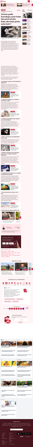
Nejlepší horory (15, 423)
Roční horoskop (15, 301)
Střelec (2, 162)
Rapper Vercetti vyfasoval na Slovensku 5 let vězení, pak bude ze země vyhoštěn (24, 391)
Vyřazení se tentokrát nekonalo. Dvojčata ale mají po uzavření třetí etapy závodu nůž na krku (29, 40)
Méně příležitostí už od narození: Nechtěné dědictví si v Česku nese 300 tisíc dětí (11, 5)
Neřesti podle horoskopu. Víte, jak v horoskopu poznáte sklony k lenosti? (14, 206)
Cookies (3, 440)
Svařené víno (29, 424)
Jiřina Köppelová (3, 12)
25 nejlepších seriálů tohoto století (6, 386)
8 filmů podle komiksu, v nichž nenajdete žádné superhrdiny (7, 391)
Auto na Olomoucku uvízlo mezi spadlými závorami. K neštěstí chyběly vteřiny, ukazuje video (8, 351)
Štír (17, 161)
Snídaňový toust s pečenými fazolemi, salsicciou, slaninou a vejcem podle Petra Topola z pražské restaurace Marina (24, 375)
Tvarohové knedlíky (28, 425)
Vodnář (5, 162)
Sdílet (19, 10)
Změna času (23, 423)
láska (17, 72)
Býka (2, 107)
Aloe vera (10, 425)
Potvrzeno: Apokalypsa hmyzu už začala (7, 366)
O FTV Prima (3, 433)
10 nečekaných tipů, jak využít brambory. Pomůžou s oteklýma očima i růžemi (8, 411)
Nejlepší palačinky (14, 426)
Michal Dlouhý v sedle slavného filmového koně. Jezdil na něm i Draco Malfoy (7, 273)
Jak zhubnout (5, 423)
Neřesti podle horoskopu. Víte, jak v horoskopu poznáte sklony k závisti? (14, 132)
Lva (17, 88)
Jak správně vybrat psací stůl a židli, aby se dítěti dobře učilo (8, 406)
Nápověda (10, 440)
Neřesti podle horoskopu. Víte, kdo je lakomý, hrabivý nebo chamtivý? (14, 114)
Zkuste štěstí (27, 308)
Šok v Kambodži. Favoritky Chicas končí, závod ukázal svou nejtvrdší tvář (29, 43)
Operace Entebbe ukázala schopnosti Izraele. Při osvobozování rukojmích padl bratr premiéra (8, 371)
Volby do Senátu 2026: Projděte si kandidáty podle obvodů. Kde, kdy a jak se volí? (8, 347)
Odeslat (11, 243)
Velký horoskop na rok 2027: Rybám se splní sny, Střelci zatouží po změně (27, 5)
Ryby (7, 162)
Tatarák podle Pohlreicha (5, 425)
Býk (9, 181)
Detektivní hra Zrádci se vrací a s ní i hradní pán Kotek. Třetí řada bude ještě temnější (23, 347)
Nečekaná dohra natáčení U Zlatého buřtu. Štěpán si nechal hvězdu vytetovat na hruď (24, 355)
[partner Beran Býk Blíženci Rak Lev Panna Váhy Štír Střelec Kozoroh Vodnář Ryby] (24, 320)
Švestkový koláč (19, 426)
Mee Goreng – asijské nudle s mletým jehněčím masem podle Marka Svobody (23, 367)
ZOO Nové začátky (10, 424)
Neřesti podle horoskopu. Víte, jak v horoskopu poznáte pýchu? (14, 95)
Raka (17, 106)
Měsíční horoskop (8, 301)
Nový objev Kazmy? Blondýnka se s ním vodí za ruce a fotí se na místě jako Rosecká (24, 395)
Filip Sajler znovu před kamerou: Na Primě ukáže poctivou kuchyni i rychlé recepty (29, 36)
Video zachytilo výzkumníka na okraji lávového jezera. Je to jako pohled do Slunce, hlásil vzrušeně (8, 375)
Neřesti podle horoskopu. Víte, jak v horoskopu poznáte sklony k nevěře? (14, 169)
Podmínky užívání (4, 438)
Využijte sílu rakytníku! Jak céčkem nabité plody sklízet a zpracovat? (8, 415)
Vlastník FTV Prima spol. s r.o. (4, 442)
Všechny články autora (17, 227)
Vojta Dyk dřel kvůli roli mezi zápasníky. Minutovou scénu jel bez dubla (29, 33)
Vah (13, 180)
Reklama (3, 435)
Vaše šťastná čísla (16, 306)
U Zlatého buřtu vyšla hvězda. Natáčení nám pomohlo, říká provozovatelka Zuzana (23, 351)
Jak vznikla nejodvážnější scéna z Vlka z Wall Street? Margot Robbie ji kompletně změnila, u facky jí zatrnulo (8, 395)
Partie (26, 423)
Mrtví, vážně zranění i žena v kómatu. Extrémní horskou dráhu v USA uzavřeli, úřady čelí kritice (7, 355)
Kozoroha (14, 106)
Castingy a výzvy (11, 435)
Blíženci (15, 161)
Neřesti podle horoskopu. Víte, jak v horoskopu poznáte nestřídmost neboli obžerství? (14, 187)
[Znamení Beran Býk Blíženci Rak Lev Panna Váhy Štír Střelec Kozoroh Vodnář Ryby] (7, 243)
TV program (19, 423)
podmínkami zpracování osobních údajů (7, 246)
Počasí (29, 423)
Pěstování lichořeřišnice (16, 425)
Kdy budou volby (4, 424)
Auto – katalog (15, 424)
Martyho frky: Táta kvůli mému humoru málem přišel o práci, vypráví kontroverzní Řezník (24, 386)
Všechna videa (29, 10)
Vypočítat (20, 322)
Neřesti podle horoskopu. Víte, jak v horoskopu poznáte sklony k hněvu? (14, 148)
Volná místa (3, 434)
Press (10, 434)
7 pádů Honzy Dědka (20, 424)
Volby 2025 (25, 424)
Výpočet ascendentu (22, 425)
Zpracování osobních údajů (12, 439)
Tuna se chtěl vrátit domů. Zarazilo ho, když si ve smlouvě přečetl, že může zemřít (21, 273)
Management (11, 433)
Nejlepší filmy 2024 (10, 423)
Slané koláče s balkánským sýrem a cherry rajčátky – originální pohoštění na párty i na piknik (24, 371)
